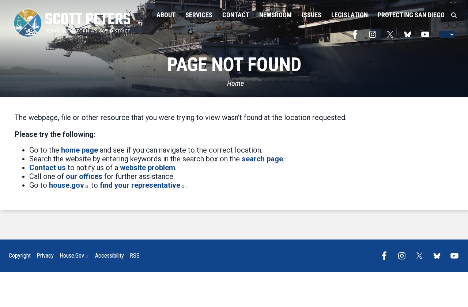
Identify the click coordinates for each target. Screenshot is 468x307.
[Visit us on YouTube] (427, 34)
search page (262, 158)
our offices (84, 176)
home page (79, 150)
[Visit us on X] (392, 34)
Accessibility (109, 255)
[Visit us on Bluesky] (409, 34)
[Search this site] (454, 15)
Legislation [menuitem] (349, 15)
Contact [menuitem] (235, 15)
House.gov (72, 255)
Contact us (47, 167)
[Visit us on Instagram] (374, 34)
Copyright (20, 255)
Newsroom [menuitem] (275, 15)
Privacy (45, 255)
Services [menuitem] (198, 15)
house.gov (66, 185)
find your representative (140, 185)
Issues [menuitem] (311, 15)
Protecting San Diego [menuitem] (411, 15)
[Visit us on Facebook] (357, 34)
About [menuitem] (166, 15)
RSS (135, 255)
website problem (147, 167)
